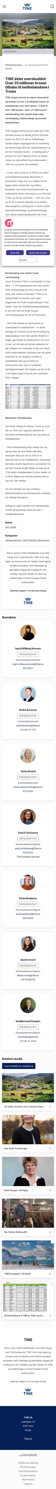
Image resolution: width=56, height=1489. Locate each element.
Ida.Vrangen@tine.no (28, 1036)
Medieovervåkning (28, 1462)
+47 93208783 (28, 979)
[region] (28, 241)
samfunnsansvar (13, 540)
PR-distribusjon (28, 1466)
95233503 (28, 791)
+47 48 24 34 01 (28, 1040)
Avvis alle (14, 252)
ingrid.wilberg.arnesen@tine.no (28, 664)
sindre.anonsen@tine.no (28, 725)
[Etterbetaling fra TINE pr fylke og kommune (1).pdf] (28, 1296)
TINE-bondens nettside (28, 856)
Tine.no (28, 1438)
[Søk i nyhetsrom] (52, 6)
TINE (24, 540)
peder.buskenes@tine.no (28, 913)
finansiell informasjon (38, 540)
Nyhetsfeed (28, 1479)
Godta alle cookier (38, 252)
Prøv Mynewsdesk (28, 1471)
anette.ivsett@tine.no (28, 975)
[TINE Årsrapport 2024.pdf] (28, 1255)
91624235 (28, 852)
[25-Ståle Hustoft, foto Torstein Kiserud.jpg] (28, 1087)
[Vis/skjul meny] (4, 6)
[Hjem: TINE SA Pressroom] (27, 7)
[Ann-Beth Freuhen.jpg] (28, 1129)
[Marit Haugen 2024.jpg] (28, 1171)
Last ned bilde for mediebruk (18, 1066)
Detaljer (23, 259)
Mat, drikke (10, 527)
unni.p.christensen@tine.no (28, 848)
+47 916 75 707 (28, 729)
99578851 (28, 668)
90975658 (28, 918)
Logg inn (28, 1483)
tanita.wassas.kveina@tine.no (28, 786)
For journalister (28, 1475)
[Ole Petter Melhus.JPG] (28, 1213)
